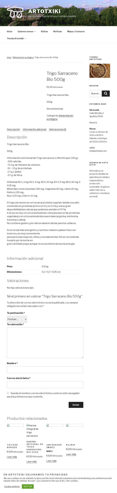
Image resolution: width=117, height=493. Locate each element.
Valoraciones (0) (57, 129)
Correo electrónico (19, 378)
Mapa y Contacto (76, 31)
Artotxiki (44, 11)
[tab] (13, 129)
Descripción (13, 129)
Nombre (12, 363)
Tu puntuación (16, 313)
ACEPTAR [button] (28, 486)
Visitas (44, 31)
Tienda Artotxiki (15, 38)
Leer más (12, 457)
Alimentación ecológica (23, 57)
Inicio (9, 31)
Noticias (57, 31)
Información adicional (34, 129)
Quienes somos (25, 31)
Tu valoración (15, 324)
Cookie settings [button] (12, 486)
